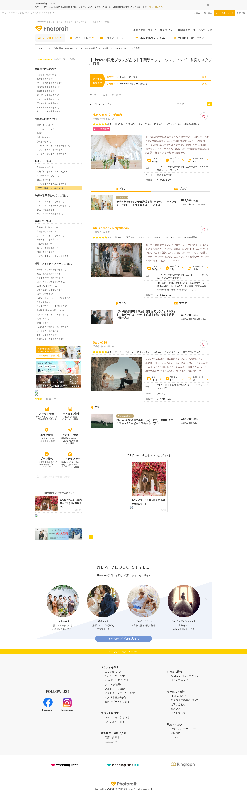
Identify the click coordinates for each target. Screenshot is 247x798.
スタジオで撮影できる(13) (48, 75)
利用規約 (176, 733)
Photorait (123, 784)
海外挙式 (208, 13)
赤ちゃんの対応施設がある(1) (50, 213)
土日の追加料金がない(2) (48, 175)
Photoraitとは (178, 696)
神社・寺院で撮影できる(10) (49, 83)
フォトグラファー (70, 458)
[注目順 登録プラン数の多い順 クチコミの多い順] (194, 104)
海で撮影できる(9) (45, 79)
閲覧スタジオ (112, 737)
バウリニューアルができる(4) (50, 150)
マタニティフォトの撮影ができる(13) (53, 205)
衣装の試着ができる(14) (47, 227)
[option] (63, 608)
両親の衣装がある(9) (46, 252)
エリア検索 (46, 434)
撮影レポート (198, 160)
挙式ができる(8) (44, 141)
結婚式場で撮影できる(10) (48, 87)
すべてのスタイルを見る (122, 638)
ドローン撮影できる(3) (47, 335)
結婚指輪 (241, 13)
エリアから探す (113, 671)
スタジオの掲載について (184, 700)
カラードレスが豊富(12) (47, 239)
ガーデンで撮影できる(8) (48, 95)
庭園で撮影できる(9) (46, 91)
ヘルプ (174, 737)
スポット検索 (46, 413)
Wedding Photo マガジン (192, 37)
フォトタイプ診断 (70, 413)
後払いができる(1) (45, 180)
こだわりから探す (115, 676)
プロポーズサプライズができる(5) (52, 154)
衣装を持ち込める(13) (46, 231)
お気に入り (111, 741)
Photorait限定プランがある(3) (50, 188)
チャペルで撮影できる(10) (48, 99)
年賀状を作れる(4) (45, 125)
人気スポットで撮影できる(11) (50, 111)
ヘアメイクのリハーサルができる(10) (53, 298)
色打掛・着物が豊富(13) (47, 248)
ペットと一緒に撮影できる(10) (50, 278)
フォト (155, 160)
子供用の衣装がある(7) (47, 210)
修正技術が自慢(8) (45, 294)
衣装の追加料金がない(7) (48, 167)
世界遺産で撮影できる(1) (48, 107)
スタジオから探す (115, 721)
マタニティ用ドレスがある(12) (50, 201)
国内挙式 (196, 13)
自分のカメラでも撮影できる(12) (51, 282)
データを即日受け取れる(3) (49, 331)
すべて (93, 95)
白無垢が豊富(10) (44, 244)
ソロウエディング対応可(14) (49, 290)
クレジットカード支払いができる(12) (53, 184)
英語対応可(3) (43, 318)
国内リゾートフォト (115, 37)
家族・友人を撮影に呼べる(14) (50, 274)
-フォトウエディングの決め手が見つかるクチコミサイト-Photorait (51, 28)
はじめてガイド (204, 30)
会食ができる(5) (44, 137)
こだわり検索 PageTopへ (126, 651)
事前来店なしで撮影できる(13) (50, 339)
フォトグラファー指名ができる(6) (52, 306)
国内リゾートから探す (117, 701)
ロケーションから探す (117, 717)
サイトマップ (178, 713)
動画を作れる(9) (44, 133)
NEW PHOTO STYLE (152, 37)
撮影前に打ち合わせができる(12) (51, 269)
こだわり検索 (70, 434)
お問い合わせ (178, 704)
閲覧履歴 (185, 30)
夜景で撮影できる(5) (46, 302)
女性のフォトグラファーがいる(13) (52, 314)
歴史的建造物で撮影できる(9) (50, 103)
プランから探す (113, 684)
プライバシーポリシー (183, 728)
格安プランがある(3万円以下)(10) (52, 171)
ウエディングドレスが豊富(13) (50, 235)
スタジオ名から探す (116, 697)
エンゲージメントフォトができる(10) (53, 145)
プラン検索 (46, 458)
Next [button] (205, 601)
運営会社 (176, 708)
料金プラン (174, 160)
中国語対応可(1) (44, 323)
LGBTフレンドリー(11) (47, 286)
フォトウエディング (224, 13)
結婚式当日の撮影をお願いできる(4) (53, 327)
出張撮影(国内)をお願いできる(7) (52, 310)
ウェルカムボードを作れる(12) (50, 129)
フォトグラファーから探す (120, 692)
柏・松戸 (116, 95)
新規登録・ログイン (146, 30)
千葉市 (104, 95)
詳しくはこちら (156, 7)
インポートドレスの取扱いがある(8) (53, 256)
